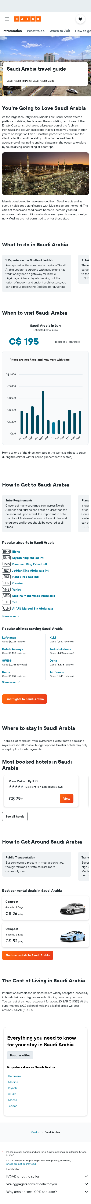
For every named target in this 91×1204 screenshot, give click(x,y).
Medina (13, 1082)
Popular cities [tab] (20, 1055)
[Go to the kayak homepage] (27, 19)
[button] (7, 19)
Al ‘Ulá (12, 1094)
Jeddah (12, 1106)
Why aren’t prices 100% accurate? (31, 1191)
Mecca (12, 1100)
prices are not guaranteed (21, 1163)
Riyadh (12, 1088)
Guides (35, 1132)
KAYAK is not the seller (22, 1176)
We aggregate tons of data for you (31, 1184)
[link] (24, 699)
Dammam (14, 1076)
